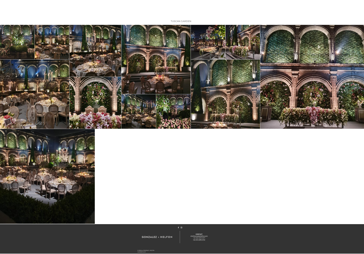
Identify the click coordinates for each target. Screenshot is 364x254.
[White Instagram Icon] (181, 228)
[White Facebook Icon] (178, 228)
